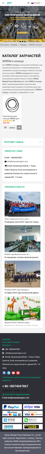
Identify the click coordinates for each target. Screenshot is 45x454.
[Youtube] (13, 373)
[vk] (18, 373)
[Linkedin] (9, 373)
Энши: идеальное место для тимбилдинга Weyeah (18, 217)
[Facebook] (4, 373)
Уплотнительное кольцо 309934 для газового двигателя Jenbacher (11, 117)
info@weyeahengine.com (17, 161)
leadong (30, 438)
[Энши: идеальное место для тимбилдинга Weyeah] (22, 214)
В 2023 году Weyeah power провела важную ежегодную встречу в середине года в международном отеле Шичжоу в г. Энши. (18, 252)
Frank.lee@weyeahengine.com (15, 398)
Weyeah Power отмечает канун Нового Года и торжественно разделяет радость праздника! (18, 320)
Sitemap (38, 438)
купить (12, 128)
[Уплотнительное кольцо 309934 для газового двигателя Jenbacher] (12, 105)
